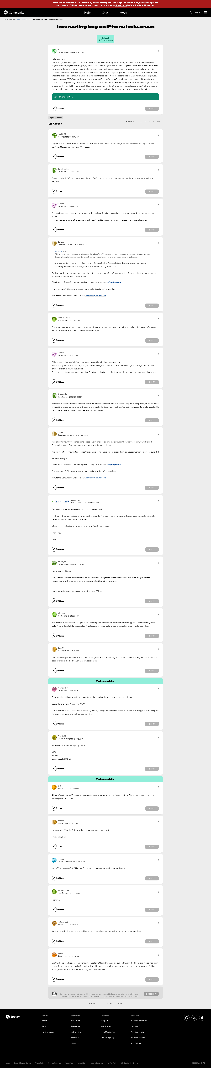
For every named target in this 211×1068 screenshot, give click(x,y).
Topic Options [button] (55, 117)
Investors (75, 1037)
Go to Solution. (66, 96)
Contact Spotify (107, 1037)
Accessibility (81, 1063)
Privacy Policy (39, 1063)
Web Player (106, 1026)
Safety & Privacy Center (22, 1063)
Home (17, 19)
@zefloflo (58, 251)
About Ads (69, 1063)
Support (104, 1020)
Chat (105, 13)
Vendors (75, 1043)
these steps (121, 5)
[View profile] (54, 50)
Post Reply (151, 994)
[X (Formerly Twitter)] (194, 1018)
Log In (197, 12)
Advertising (76, 1032)
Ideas (123, 13)
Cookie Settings (54, 1063)
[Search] (190, 12)
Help (87, 13)
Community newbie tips (95, 295)
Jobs (44, 1026)
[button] (158, 51)
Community (16, 13)
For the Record (48, 1032)
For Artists (75, 1020)
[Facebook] (202, 1018)
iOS (29, 19)
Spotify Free (136, 1043)
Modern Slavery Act (97, 1063)
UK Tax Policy (112, 1063)
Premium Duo (136, 1026)
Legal (8, 1063)
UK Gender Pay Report (129, 1063)
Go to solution (107, 40)
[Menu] (205, 12)
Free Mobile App (108, 1032)
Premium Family (137, 1032)
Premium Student (138, 1037)
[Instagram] (187, 1018)
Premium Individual (139, 1020)
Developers (76, 1026)
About (44, 1020)
